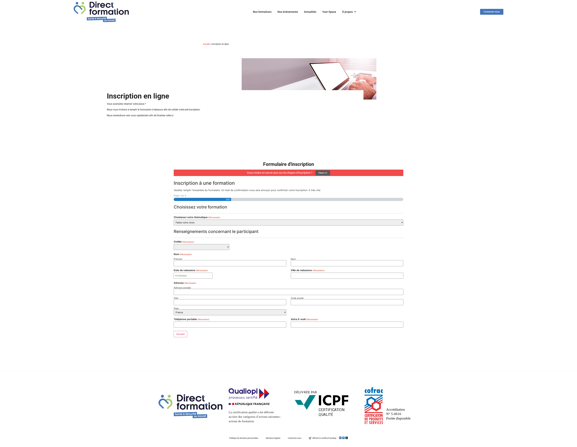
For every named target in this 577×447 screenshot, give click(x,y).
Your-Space (329, 11)
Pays (176, 308)
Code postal (297, 298)
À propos (347, 11)
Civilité (184, 241)
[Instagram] (346, 438)
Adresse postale (182, 287)
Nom (293, 259)
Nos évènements (288, 11)
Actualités (310, 11)
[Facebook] (340, 438)
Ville (176, 298)
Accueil (206, 44)
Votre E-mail (304, 319)
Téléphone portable (191, 319)
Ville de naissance (307, 270)
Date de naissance (191, 270)
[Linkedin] (343, 438)
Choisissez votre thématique (197, 217)
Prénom (178, 259)
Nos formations (262, 11)
